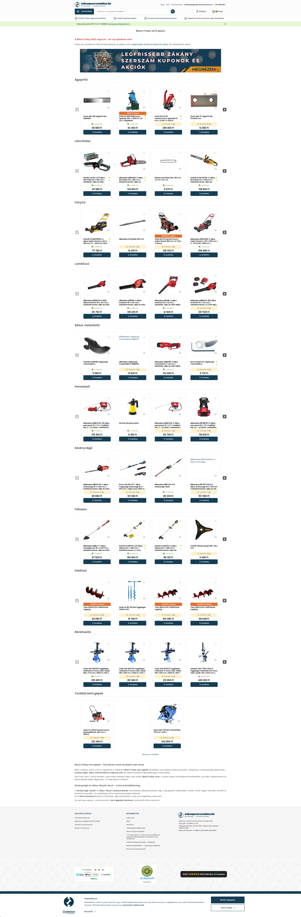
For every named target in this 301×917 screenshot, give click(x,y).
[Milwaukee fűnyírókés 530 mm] (132, 223)
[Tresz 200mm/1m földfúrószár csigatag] (97, 591)
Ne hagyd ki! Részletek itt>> (119, 24)
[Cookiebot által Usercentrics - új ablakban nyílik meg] (69, 912)
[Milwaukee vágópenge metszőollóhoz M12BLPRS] (132, 345)
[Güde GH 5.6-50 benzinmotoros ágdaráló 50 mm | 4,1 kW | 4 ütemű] (168, 100)
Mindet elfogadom (227, 900)
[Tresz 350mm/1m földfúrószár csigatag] (168, 591)
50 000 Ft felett (84, 18)
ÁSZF (128, 821)
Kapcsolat (130, 818)
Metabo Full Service (82, 828)
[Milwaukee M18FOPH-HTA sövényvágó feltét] (168, 468)
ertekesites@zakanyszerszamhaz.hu (198, 5)
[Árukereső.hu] (147, 871)
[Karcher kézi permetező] (132, 407)
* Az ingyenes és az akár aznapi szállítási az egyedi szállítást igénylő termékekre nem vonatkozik (143, 837)
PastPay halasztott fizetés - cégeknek (140, 842)
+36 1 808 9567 (219, 5)
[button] (224, 109)
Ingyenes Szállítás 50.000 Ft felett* (87, 821)
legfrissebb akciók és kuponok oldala (150, 44)
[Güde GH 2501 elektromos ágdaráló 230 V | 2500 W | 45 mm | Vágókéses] (132, 100)
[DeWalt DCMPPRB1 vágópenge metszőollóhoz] (97, 345)
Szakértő (120, 18)
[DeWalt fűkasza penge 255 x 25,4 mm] (204, 530)
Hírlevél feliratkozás (82, 818)
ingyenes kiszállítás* (98, 18)
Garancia (130, 825)
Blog (162, 5)
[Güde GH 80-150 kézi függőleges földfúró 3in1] (132, 591)
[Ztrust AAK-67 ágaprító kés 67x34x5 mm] (204, 100)
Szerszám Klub (176, 5)
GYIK (167, 5)
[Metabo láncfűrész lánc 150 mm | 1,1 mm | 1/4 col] (168, 161)
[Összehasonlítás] (108, 107)
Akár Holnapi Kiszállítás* (135, 832)
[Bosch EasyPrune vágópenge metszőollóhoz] (204, 345)
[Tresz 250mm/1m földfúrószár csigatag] (204, 591)
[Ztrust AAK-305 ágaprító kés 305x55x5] (97, 100)
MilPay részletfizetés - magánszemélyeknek (143, 846)
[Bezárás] (225, 24)
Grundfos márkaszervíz (84, 825)
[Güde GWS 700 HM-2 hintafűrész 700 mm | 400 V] (167, 714)
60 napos (151, 18)
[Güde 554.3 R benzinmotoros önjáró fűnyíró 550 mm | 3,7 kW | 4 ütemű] (168, 223)
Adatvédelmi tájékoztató (135, 828)
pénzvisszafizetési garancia (166, 18)
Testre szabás (226, 908)
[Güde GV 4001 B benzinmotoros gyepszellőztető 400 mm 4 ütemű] (97, 714)
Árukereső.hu (147, 882)
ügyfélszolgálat (130, 18)
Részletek (88, 912)
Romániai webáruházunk (136, 849)
